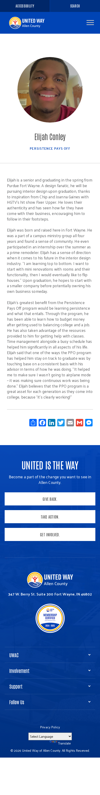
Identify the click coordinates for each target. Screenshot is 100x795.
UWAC (14, 655)
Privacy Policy (50, 727)
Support (16, 686)
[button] (90, 22)
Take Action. (50, 516)
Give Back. (50, 499)
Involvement (19, 671)
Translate (64, 743)
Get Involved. (50, 534)
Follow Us (16, 702)
